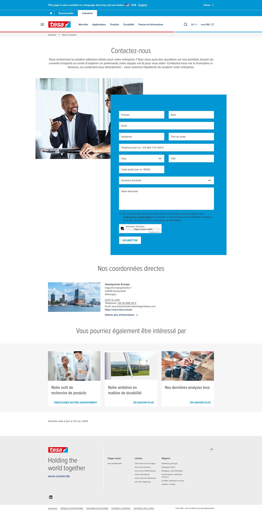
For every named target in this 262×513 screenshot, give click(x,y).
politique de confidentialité (137, 217)
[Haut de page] (212, 449)
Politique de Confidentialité (72, 508)
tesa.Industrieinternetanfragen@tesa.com (134, 306)
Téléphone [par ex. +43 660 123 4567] (142, 147)
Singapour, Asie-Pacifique (172, 471)
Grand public (66, 13)
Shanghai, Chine (168, 467)
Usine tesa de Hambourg (145, 478)
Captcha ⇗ (155, 232)
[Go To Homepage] (51, 13)
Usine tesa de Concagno (145, 463)
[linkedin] (50, 498)
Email (124, 125)
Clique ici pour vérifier (143, 229)
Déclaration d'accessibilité (97, 508)
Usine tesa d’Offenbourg (145, 471)
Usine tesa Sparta (142, 474)
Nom (173, 114)
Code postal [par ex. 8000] (135, 169)
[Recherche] (185, 24)
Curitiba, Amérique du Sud (173, 481)
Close (207, 5)
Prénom (125, 114)
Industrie (87, 13)
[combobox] (139, 159)
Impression (52, 508)
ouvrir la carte (112, 299)
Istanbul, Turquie (168, 484)
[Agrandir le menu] (42, 24)
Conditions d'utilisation (120, 508)
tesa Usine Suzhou (143, 467)
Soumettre (130, 240)
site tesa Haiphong (143, 482)
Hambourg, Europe (170, 463)
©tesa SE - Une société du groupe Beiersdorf (194, 508)
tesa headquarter (115, 463)
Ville (173, 158)
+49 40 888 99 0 (126, 303)
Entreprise (126, 136)
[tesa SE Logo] (59, 24)
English (143, 5)
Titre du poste (178, 136)
